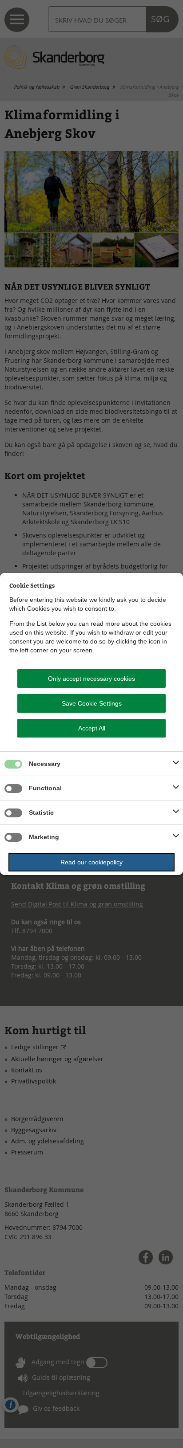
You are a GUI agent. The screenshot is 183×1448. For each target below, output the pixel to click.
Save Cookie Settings (92, 703)
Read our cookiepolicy (91, 862)
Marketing (44, 836)
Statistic (41, 812)
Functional (45, 788)
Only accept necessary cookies (91, 678)
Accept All (91, 728)
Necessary (44, 763)
